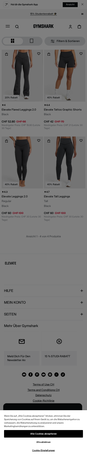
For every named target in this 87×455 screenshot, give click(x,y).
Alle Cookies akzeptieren (43, 433)
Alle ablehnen (43, 442)
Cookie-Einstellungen (43, 450)
